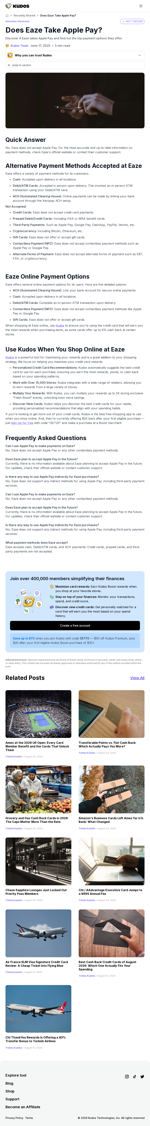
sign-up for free (22, 423)
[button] (132, 21)
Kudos (60, 325)
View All (137, 678)
